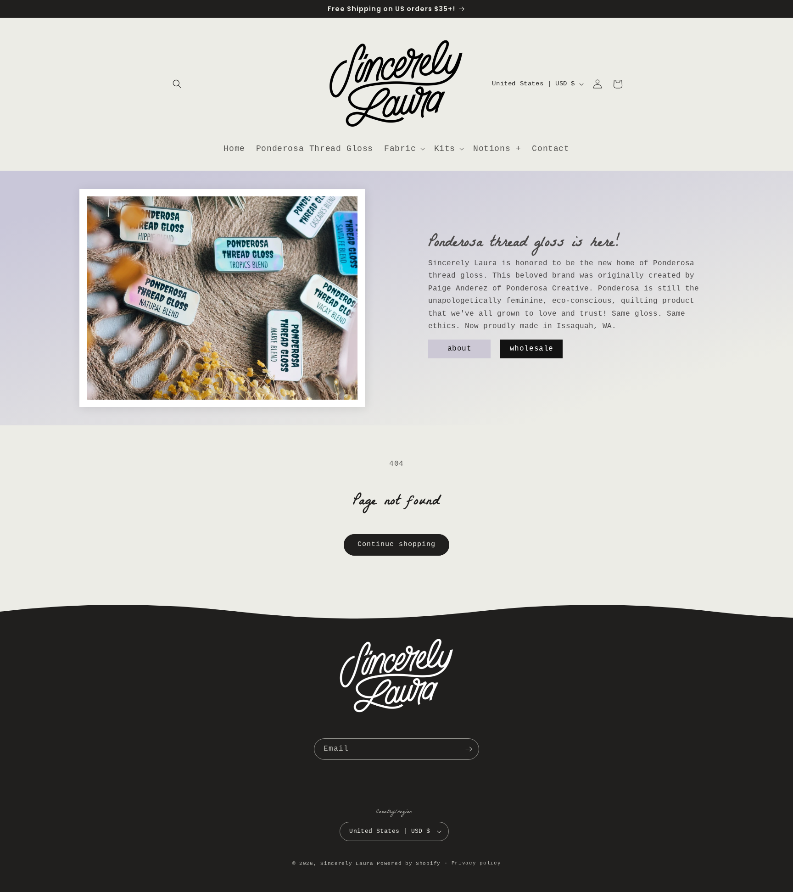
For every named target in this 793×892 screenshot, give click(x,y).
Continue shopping (396, 544)
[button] (177, 84)
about (459, 349)
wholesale (531, 349)
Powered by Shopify (409, 863)
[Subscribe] (468, 749)
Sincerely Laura (347, 863)
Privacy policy (476, 863)
